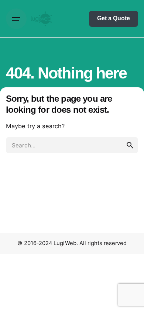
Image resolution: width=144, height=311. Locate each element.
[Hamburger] (16, 18)
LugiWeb (65, 243)
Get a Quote (113, 18)
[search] (130, 145)
